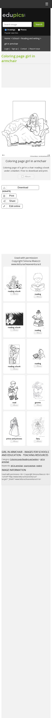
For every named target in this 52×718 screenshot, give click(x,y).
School (15, 38)
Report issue (35, 49)
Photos (23, 29)
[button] (12, 206)
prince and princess (14, 438)
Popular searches (11, 33)
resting (39, 466)
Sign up (15, 49)
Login (6, 49)
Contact (24, 49)
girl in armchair (11, 43)
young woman (29, 466)
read (14, 402)
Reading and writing (30, 38)
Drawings (11, 29)
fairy (38, 438)
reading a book (14, 291)
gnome (38, 402)
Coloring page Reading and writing (24, 459)
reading (38, 294)
